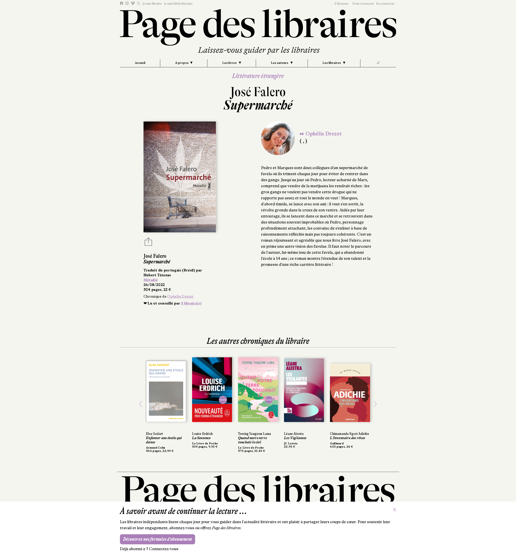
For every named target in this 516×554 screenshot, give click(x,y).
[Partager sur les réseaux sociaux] (148, 243)
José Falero (258, 91)
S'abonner (341, 3)
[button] (140, 403)
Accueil (140, 63)
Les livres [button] (229, 63)
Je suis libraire (152, 3)
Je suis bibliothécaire (178, 3)
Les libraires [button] (331, 63)
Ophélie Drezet (180, 296)
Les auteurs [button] (280, 63)
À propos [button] (182, 63)
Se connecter (385, 3)
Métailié (151, 280)
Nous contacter (363, 3)
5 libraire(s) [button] (191, 303)
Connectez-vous (163, 549)
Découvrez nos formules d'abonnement (157, 539)
